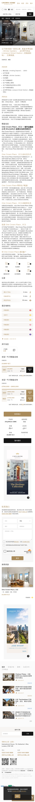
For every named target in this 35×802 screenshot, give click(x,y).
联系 (23, 375)
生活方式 (30, 695)
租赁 (22, 3)
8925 (4, 398)
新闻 (31, 721)
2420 (4, 392)
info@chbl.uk (23, 512)
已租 (11, 42)
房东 (27, 3)
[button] (18, 3)
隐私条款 (16, 541)
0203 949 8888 (7, 513)
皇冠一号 (9, 371)
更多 (31, 3)
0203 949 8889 (23, 752)
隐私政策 (23, 770)
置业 (18, 3)
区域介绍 (30, 683)
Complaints (8, 772)
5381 (4, 369)
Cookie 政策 (25, 541)
